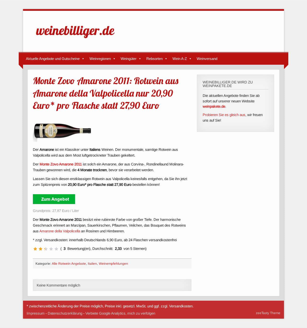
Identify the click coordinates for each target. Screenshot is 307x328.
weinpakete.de (214, 106)
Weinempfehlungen (113, 263)
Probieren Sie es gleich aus (224, 115)
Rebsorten (154, 59)
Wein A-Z (179, 59)
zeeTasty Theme (268, 313)
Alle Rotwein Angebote (69, 263)
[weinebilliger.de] (78, 39)
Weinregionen (100, 59)
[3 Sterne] (45, 248)
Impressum (36, 313)
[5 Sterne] (56, 248)
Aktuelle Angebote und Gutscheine (53, 59)
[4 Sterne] (51, 248)
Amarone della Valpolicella (59, 231)
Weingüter (128, 59)
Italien (92, 263)
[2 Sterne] (40, 248)
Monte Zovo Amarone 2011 (61, 164)
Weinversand (207, 59)
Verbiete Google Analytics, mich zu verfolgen (120, 313)
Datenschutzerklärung (65, 313)
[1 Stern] (35, 248)
